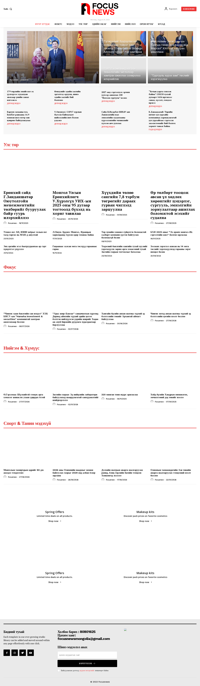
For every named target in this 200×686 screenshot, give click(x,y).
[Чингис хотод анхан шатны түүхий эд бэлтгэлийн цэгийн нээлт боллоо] (174, 294)
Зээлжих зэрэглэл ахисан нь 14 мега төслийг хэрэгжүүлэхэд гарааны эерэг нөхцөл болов (171, 249)
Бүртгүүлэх (85, 663)
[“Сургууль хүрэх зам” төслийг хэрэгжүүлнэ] (170, 71)
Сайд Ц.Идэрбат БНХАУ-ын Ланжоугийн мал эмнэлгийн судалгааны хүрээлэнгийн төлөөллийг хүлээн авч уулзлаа (115, 117)
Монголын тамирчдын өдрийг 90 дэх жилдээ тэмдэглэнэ (24, 471)
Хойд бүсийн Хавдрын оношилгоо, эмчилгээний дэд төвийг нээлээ (169, 396)
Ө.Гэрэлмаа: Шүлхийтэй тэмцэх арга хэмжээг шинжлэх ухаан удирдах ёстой (24, 396)
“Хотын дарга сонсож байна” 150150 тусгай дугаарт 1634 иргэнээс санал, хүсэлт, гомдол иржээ (160, 97)
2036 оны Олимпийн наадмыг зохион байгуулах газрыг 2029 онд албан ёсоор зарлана (74, 473)
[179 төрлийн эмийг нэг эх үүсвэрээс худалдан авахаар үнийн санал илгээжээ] (44, 96)
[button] (8, 9)
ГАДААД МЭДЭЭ (155, 130)
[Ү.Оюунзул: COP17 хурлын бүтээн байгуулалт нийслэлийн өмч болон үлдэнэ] (92, 117)
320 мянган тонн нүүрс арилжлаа (119, 394)
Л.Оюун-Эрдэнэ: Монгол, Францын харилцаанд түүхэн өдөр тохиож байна (73, 233)
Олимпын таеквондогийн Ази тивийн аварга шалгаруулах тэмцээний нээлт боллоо (171, 473)
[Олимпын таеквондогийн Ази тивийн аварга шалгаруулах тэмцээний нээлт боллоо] (174, 450)
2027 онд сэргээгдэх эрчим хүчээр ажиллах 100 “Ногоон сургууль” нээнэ (115, 95)
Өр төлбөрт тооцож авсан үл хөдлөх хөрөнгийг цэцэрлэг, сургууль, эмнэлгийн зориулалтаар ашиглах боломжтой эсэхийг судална (173, 205)
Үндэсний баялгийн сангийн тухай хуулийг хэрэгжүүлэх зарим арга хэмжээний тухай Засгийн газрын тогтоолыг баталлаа (124, 249)
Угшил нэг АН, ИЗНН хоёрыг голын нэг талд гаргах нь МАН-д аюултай (25, 233)
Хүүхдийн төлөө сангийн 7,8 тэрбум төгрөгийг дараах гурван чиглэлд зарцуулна (120, 201)
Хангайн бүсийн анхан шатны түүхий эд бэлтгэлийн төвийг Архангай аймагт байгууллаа (123, 316)
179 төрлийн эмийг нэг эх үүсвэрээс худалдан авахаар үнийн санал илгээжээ (20, 95)
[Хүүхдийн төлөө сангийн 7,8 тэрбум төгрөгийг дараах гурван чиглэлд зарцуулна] (124, 171)
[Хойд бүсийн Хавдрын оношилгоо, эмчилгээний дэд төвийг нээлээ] (174, 375)
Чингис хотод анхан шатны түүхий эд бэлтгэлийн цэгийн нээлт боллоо (171, 315)
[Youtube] (30, 653)
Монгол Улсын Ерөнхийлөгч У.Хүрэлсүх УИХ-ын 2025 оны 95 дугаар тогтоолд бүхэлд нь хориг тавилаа (72, 203)
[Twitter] (22, 653)
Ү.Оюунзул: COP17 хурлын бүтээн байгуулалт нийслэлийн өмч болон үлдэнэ (68, 116)
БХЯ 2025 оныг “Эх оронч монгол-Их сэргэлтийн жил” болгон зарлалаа (171, 233)
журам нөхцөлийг (87, 670)
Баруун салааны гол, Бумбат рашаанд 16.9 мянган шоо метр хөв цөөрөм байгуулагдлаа (18, 116)
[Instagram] (14, 653)
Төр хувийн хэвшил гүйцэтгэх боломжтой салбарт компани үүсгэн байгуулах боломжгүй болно (123, 235)
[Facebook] (7, 653)
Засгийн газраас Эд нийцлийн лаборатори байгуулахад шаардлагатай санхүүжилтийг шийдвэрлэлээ (76, 397)
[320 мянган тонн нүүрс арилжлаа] (124, 375)
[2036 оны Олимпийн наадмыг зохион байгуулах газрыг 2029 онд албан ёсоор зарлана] (76, 450)
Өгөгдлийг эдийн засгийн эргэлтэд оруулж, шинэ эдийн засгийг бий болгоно (67, 95)
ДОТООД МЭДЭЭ (13, 103)
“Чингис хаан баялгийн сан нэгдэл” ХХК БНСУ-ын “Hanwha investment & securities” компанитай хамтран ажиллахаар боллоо (26, 317)
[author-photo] (5, 223)
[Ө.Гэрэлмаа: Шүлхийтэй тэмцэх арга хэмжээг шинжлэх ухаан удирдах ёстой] (27, 375)
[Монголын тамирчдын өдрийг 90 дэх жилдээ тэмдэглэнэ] (27, 450)
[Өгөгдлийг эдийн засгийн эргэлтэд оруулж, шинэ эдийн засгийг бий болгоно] (92, 96)
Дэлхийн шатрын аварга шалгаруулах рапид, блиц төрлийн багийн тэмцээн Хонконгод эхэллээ (122, 473)
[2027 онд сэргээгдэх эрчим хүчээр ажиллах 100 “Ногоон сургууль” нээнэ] (139, 96)
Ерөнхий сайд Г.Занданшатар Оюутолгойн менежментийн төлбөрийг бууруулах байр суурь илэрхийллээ (25, 205)
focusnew (14, 80)
